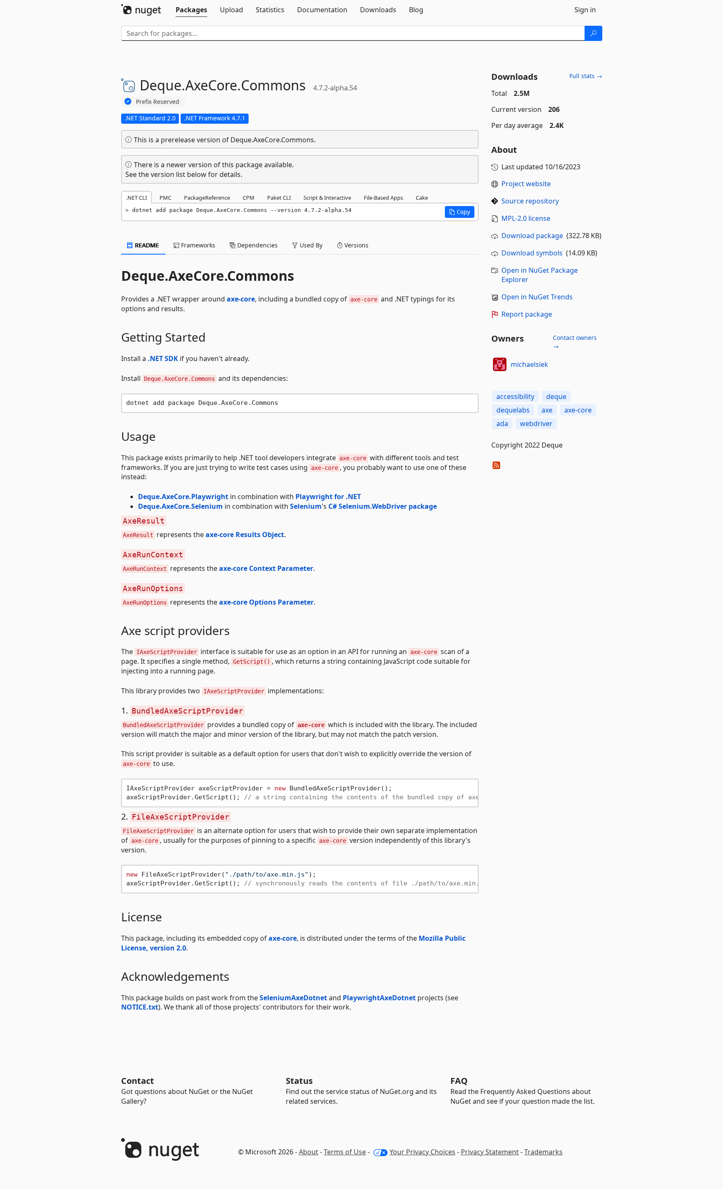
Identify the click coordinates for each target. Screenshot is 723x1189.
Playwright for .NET (328, 496)
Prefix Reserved (157, 102)
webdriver (536, 423)
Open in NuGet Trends (537, 296)
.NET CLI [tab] (136, 197)
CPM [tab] (249, 197)
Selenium (306, 506)
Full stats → (585, 76)
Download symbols (532, 253)
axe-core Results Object (245, 534)
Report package (526, 314)
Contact (137, 1080)
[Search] (593, 33)
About (308, 1151)
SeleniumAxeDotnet (293, 997)
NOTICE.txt (139, 1007)
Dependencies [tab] (257, 245)
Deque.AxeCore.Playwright (183, 496)
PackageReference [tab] (207, 197)
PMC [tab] (165, 197)
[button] (459, 212)
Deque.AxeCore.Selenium (180, 506)
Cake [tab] (422, 197)
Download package (532, 235)
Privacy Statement (490, 1151)
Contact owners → (575, 342)
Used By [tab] (310, 245)
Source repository (530, 201)
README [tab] (146, 245)
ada (502, 423)
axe (547, 410)
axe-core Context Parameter (266, 568)
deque (556, 396)
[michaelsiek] (499, 364)
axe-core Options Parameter (266, 602)
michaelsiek (529, 364)
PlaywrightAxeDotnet (379, 997)
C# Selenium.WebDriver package (382, 506)
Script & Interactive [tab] (327, 197)
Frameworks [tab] (197, 245)
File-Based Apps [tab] (383, 197)
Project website (526, 183)
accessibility (515, 396)
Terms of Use (345, 1151)
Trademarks (543, 1151)
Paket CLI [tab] (279, 197)
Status (299, 1080)
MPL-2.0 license (525, 218)
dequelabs (513, 410)
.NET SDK (163, 358)
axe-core (241, 299)
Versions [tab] (355, 245)
